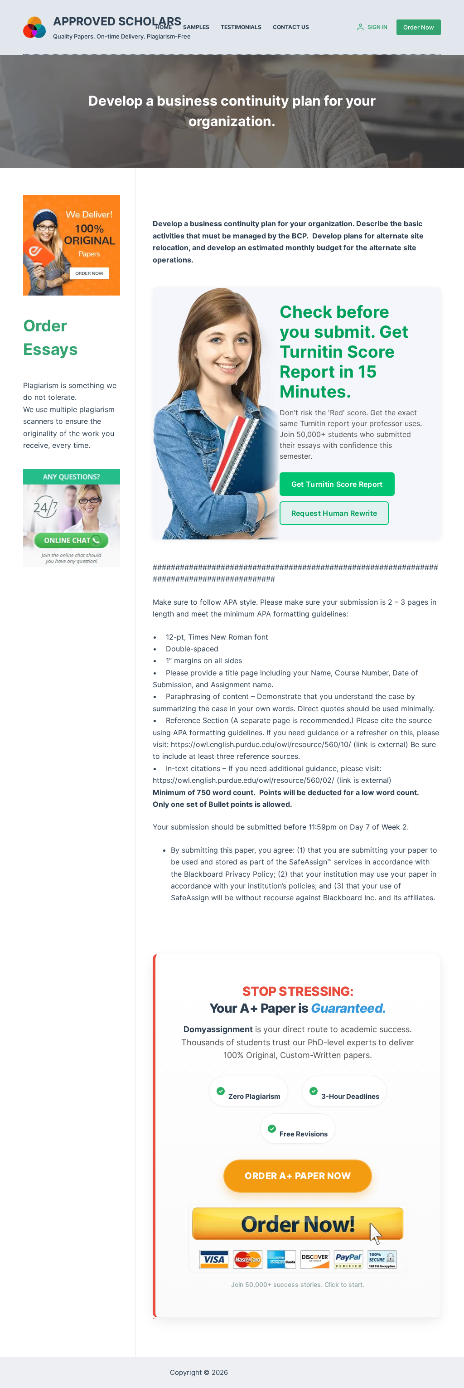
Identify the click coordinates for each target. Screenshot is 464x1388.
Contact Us (291, 27)
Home (163, 27)
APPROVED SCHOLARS (117, 21)
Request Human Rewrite (334, 513)
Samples (196, 27)
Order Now (418, 27)
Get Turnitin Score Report (337, 484)
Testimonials (241, 27)
